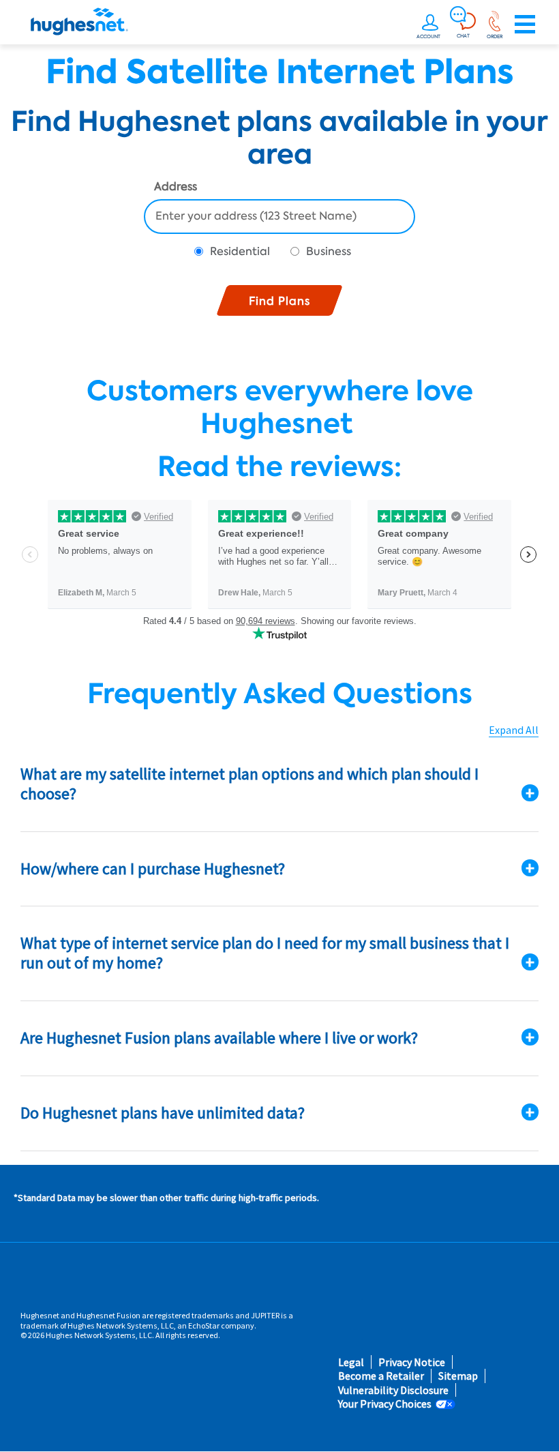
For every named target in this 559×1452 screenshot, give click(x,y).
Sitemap (458, 1375)
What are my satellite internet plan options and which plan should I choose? (249, 783)
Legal (351, 1362)
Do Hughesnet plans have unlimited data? (162, 1112)
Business (328, 251)
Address (175, 187)
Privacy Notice (411, 1362)
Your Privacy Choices (385, 1403)
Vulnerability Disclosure (393, 1390)
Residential (240, 251)
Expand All (514, 730)
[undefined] (430, 24)
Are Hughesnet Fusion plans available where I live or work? (219, 1037)
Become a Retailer (381, 1375)
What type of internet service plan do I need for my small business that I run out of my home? (264, 952)
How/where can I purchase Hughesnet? (152, 868)
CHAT (463, 35)
